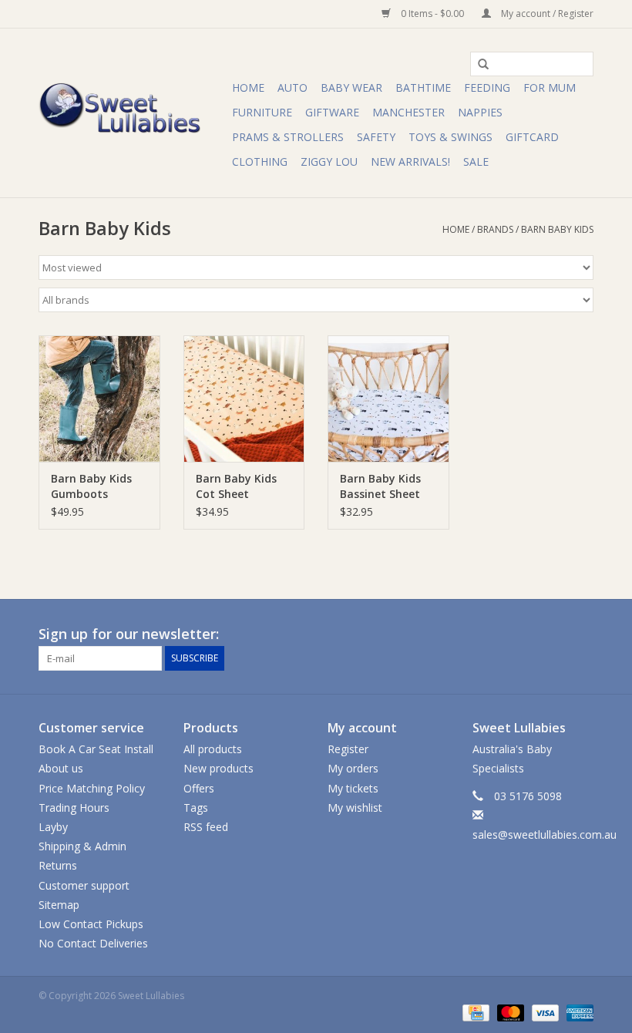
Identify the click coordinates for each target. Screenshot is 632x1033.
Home (248, 87)
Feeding (487, 87)
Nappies (480, 112)
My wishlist (355, 807)
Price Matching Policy (92, 788)
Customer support (84, 885)
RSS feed (205, 826)
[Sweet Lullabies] (133, 113)
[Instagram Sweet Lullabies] (581, 634)
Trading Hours (74, 807)
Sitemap (59, 904)
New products (218, 768)
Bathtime (423, 87)
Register (348, 749)
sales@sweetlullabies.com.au (544, 834)
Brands (495, 229)
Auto (292, 87)
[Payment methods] (474, 1011)
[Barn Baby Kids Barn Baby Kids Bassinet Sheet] (388, 399)
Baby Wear (351, 87)
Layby (53, 826)
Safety (376, 137)
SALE (476, 161)
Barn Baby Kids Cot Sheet (236, 486)
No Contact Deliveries (93, 943)
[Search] (478, 65)
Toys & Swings (450, 137)
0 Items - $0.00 (432, 13)
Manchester (408, 112)
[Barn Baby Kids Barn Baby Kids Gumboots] (99, 399)
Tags (195, 807)
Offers (198, 788)
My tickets (353, 788)
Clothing (259, 161)
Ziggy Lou (329, 161)
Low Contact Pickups (91, 924)
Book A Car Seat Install (96, 749)
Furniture (262, 112)
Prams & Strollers (288, 137)
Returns (58, 865)
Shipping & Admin (82, 846)
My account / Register (546, 13)
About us (61, 768)
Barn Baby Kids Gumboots (91, 486)
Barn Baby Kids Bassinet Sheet (380, 486)
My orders (353, 768)
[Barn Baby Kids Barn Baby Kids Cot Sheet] (244, 399)
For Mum (549, 87)
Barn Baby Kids (557, 229)
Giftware (332, 112)
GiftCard (532, 137)
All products (212, 749)
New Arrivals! (410, 161)
